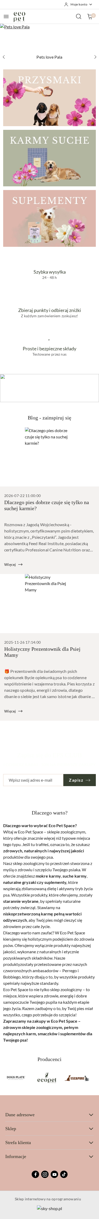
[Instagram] (45, 1174)
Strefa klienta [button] (18, 1142)
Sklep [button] (10, 1128)
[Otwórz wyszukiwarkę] (79, 16)
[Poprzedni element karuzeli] (6, 1078)
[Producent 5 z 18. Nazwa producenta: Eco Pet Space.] (46, 1078)
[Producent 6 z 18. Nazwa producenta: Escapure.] (77, 1078)
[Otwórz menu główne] (6, 16)
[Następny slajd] (95, 57)
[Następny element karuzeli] (92, 1078)
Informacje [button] (15, 1156)
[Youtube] (54, 1174)
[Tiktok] (64, 1174)
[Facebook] (35, 1174)
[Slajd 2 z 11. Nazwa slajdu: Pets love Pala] (49, 38)
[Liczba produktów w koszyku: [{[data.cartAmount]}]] (90, 16)
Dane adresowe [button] (20, 1114)
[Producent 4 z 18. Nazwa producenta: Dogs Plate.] (16, 1078)
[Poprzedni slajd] (3, 57)
